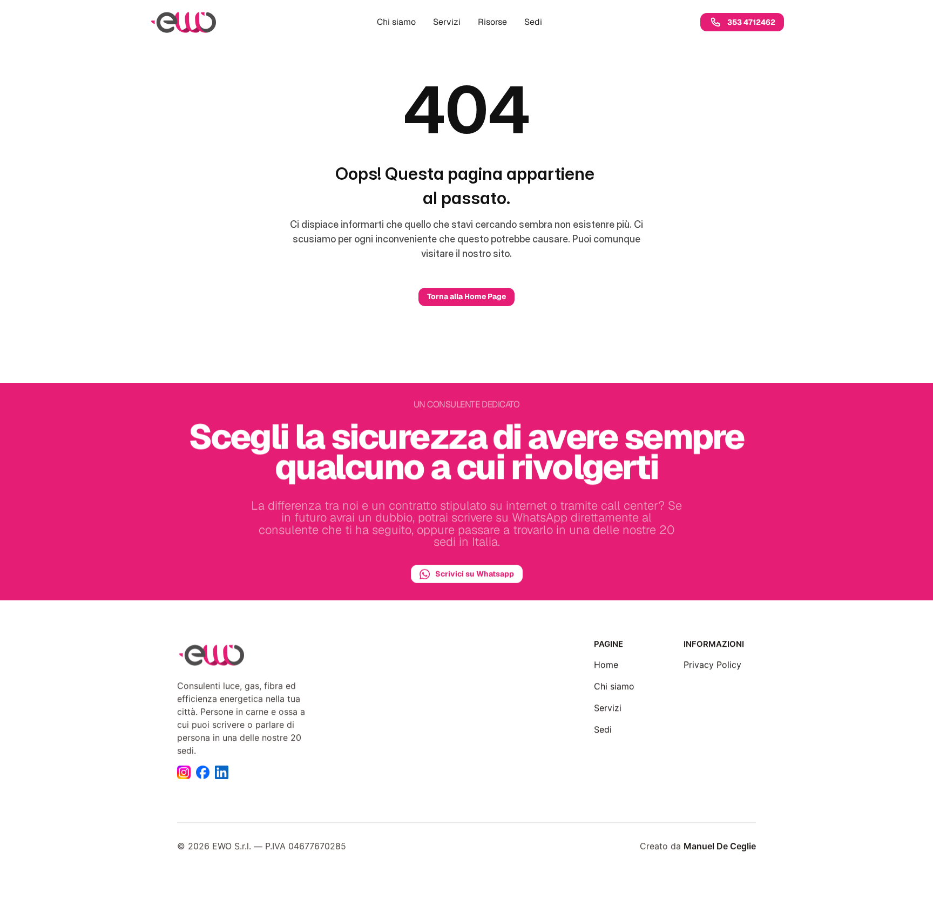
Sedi (603, 729)
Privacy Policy (712, 664)
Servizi (607, 707)
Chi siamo (614, 686)
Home (606, 664)
